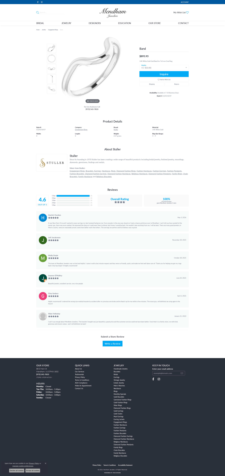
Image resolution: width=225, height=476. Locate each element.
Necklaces (106, 171)
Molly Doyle (53, 255)
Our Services (79, 371)
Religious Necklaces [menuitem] (121, 442)
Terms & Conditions (82, 380)
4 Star (54, 198)
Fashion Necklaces (144, 171)
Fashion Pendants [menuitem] (120, 430)
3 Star (54, 200)
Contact (183, 23)
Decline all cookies (17, 470)
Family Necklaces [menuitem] (120, 453)
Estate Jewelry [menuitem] (119, 383)
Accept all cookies (32, 470)
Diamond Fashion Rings (126, 171)
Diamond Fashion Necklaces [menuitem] (124, 439)
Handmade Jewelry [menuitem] (121, 369)
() (91, 196)
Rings (113, 171)
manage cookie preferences (22, 466)
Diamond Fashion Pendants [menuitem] (123, 444)
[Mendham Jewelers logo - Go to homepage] (112, 12)
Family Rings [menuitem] (118, 447)
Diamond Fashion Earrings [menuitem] (123, 436)
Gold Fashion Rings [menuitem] (120, 402)
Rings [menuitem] (116, 391)
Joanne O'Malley (55, 275)
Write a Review (112, 343)
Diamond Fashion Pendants (159, 173)
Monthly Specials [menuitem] (120, 394)
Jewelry (66, 23)
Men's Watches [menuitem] (119, 385)
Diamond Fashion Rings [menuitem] (122, 408)
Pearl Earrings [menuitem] (118, 416)
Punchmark (117, 473)
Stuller (116, 130)
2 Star (54, 203)
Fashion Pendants (174, 171)
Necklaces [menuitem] (117, 388)
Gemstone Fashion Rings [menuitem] (122, 399)
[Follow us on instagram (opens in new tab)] (41, 2)
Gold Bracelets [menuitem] (119, 397)
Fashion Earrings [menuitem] (119, 428)
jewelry (44, 30)
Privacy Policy (80, 377)
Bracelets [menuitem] (117, 371)
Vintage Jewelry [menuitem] (119, 380)
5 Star (54, 196)
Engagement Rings (53, 30)
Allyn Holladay (54, 313)
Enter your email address (162, 369)
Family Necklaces (85, 176)
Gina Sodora (53, 293)
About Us (78, 369)
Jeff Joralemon (54, 237)
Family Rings (177, 173)
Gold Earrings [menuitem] (118, 411)
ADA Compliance (81, 383)
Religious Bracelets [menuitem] (120, 456)
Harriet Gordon (54, 215)
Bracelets (89, 171)
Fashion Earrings (159, 171)
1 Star (54, 205)
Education (124, 23)
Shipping (152, 84)
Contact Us (79, 388)
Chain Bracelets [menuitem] (119, 450)
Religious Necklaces (139, 173)
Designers (95, 23)
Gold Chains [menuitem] (118, 413)
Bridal (40, 23)
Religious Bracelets (104, 176)
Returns (176, 84)
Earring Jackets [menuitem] (119, 419)
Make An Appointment (83, 385)
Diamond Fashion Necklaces (119, 173)
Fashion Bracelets (77, 173)
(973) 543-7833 (92, 109)
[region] (92, 69)
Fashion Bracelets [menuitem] (120, 433)
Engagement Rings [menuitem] (120, 422)
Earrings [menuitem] (116, 377)
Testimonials (79, 374)
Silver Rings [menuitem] (118, 405)
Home (37, 30)
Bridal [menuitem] (116, 374)
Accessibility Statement (125, 465)
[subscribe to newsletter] (182, 373)
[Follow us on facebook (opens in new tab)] (37, 2)
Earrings (97, 171)
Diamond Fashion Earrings (96, 173)
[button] (184, 2)
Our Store (154, 23)
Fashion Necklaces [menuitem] (120, 425)
